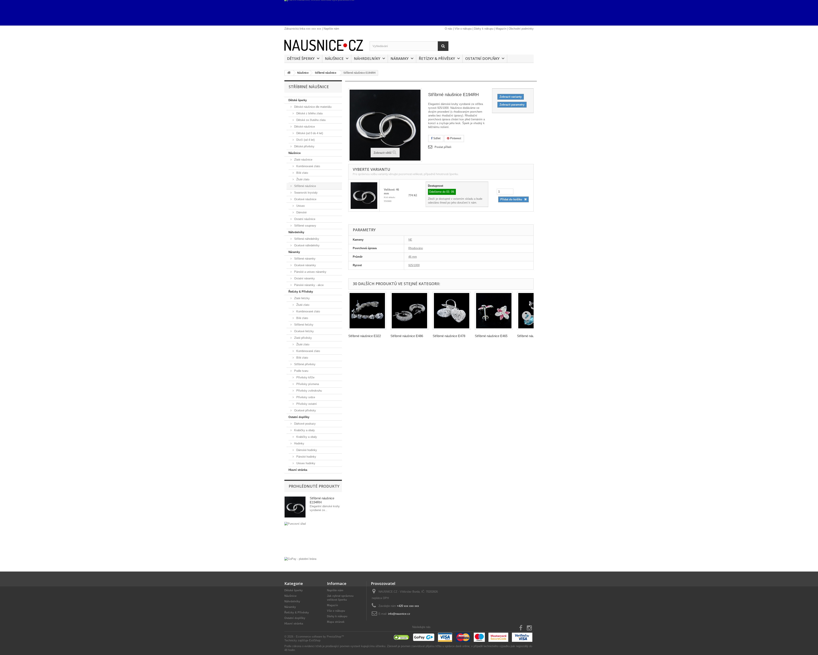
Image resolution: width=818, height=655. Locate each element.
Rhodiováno (415, 248)
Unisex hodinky (305, 463)
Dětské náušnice (304, 126)
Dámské (301, 212)
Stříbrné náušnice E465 (491, 336)
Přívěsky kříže (304, 377)
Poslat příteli (443, 147)
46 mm (412, 256)
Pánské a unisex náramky (309, 271)
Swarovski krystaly (305, 192)
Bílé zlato (301, 172)
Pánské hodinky (305, 456)
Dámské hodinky (306, 450)
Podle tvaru (300, 370)
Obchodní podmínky (521, 28)
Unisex (300, 205)
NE (410, 239)
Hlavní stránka (297, 469)
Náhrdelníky (367, 58)
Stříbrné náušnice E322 (364, 336)
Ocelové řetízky (303, 331)
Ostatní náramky (304, 278)
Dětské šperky (301, 58)
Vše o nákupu (463, 28)
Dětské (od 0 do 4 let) (309, 133)
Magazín (501, 28)
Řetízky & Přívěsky (437, 58)
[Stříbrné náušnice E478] (452, 311)
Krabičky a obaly (304, 430)
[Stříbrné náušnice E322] (367, 311)
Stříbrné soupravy (304, 225)
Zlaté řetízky (301, 298)
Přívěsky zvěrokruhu (308, 390)
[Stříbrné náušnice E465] (494, 311)
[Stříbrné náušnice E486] (409, 311)
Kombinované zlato (307, 166)
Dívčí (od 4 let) (305, 139)
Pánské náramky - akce (308, 285)
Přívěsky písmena (307, 384)
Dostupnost (435, 185)
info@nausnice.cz (399, 613)
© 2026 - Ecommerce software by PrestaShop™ (314, 636)
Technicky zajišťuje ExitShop (302, 640)
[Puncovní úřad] (313, 538)
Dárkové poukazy (304, 423)
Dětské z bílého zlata (309, 113)
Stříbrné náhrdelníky (306, 238)
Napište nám (331, 28)
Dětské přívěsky (303, 146)
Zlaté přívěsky (302, 337)
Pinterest (455, 138)
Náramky (399, 58)
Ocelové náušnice (304, 199)
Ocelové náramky (304, 265)
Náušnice (334, 58)
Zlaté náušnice (302, 159)
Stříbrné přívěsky (304, 364)
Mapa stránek (335, 621)
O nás (448, 28)
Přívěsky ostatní (306, 403)
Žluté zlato (302, 179)
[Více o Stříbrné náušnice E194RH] (295, 507)
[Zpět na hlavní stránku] (289, 73)
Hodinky (298, 443)
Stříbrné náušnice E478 (449, 336)
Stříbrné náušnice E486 (406, 336)
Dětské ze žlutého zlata (310, 120)
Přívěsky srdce (305, 397)
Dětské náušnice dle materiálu (312, 106)
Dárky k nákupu (483, 28)
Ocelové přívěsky (304, 410)
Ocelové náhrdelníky (306, 245)
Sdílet (436, 138)
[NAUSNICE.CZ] (323, 45)
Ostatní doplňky (482, 58)
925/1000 (414, 265)
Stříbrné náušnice (304, 186)
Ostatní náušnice (304, 219)
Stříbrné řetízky (303, 324)
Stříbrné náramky (304, 258)
